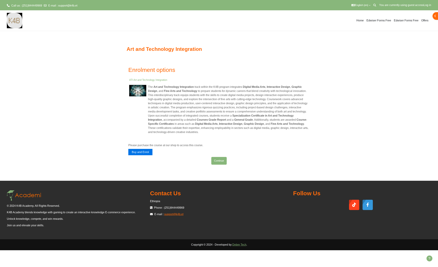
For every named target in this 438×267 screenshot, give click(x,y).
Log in (427, 5)
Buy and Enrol (140, 152)
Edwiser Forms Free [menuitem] (378, 20)
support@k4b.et (67, 5)
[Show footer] (429, 258)
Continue (219, 160)
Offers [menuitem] (424, 20)
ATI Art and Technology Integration (148, 79)
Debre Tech (239, 244)
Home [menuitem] (360, 20)
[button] (360, 5)
